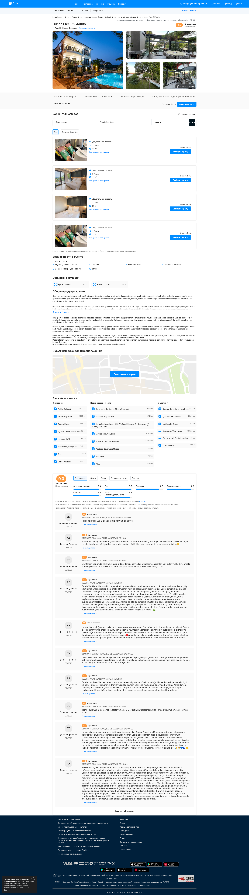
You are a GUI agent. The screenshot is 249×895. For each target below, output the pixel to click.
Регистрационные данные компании (74, 831)
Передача (122, 4)
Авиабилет (124, 819)
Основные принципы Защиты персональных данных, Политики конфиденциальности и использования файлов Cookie (83, 840)
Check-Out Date (107, 122)
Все (55, 132)
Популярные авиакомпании (70, 854)
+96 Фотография (187, 86)
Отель (122, 823)
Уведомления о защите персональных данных (79, 846)
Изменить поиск (188, 11)
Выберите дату (186, 104)
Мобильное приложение (69, 819)
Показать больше (61, 312)
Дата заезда (61, 122)
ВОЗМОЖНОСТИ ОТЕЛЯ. (99, 96)
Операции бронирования (195, 3)
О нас (122, 838)
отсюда (142, 501)
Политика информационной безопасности (77, 834)
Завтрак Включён (70, 132)
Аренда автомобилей (129, 827)
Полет (76, 4)
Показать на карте (87, 28)
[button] (239, 3)
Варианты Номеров (65, 96)
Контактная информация (131, 842)
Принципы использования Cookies (73, 850)
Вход (229, 3)
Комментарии (62, 103)
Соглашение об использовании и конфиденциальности (83, 823)
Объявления (125, 849)
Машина (111, 4)
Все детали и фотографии (99, 152)
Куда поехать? (126, 834)
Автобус (100, 4)
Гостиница (88, 4)
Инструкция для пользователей (72, 827)
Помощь (217, 3)
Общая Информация (132, 96)
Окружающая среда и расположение (174, 96)
